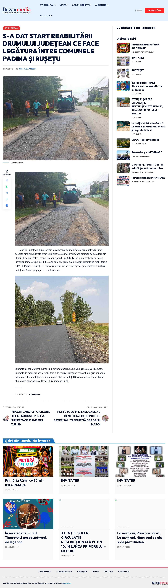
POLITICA (135, 156)
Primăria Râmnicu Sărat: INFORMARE (24, 482)
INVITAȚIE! (138, 57)
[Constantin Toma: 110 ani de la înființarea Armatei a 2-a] (123, 168)
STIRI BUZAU (11, 28)
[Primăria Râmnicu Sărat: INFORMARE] (123, 48)
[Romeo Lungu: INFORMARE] (123, 155)
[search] (131, 10)
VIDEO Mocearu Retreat (145, 139)
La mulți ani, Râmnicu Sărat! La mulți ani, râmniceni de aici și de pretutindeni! (148, 127)
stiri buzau (35, 394)
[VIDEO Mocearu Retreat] (123, 143)
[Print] (7, 205)
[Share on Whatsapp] (7, 186)
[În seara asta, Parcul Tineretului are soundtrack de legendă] (123, 86)
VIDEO (144, 144)
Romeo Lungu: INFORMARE (147, 152)
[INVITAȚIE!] (123, 61)
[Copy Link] (7, 199)
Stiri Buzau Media (27, 69)
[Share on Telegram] (7, 193)
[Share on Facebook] (7, 180)
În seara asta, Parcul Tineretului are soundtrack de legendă (147, 86)
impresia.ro (66, 583)
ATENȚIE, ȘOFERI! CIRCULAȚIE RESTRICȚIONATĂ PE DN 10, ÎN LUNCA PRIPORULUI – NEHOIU (147, 106)
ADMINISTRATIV (138, 52)
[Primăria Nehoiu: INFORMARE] (123, 181)
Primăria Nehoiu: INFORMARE (148, 177)
